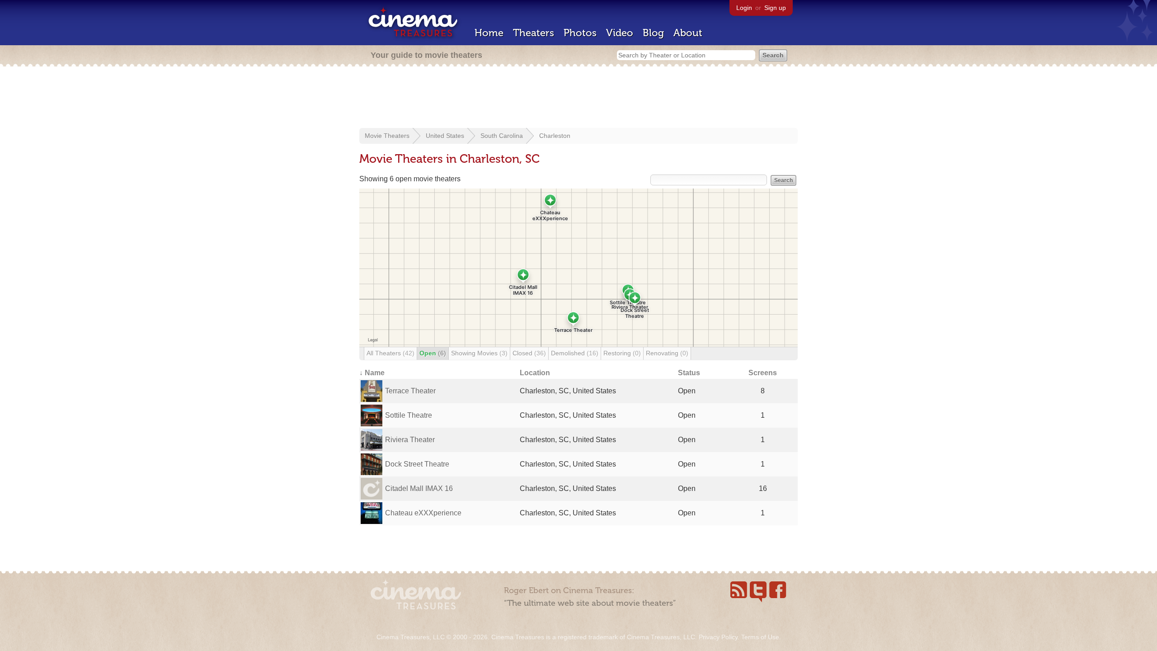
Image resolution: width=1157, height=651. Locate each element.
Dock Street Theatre (417, 464)
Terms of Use (760, 637)
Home (489, 33)
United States (445, 135)
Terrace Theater (410, 391)
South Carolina (501, 135)
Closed (529, 353)
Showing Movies (479, 353)
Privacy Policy (718, 637)
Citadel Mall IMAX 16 (419, 488)
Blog (653, 33)
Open (432, 353)
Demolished (574, 353)
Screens (762, 373)
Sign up (775, 7)
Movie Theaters (387, 135)
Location (535, 373)
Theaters (533, 33)
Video (619, 33)
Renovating (667, 353)
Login (744, 7)
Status (689, 373)
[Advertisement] (578, 98)
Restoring (622, 353)
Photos (580, 33)
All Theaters (390, 353)
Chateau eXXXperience (423, 513)
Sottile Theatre (408, 415)
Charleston (554, 135)
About (687, 33)
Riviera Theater (410, 439)
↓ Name (372, 373)
